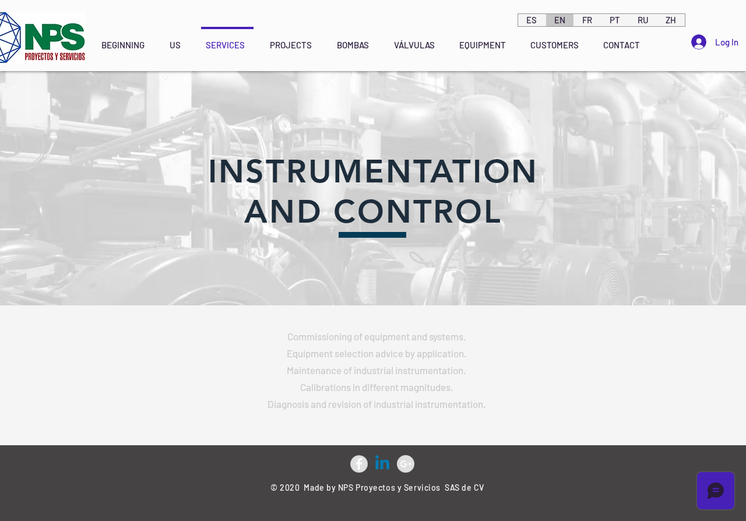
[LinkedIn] (382, 464)
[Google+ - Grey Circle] (405, 464)
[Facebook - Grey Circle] (359, 464)
